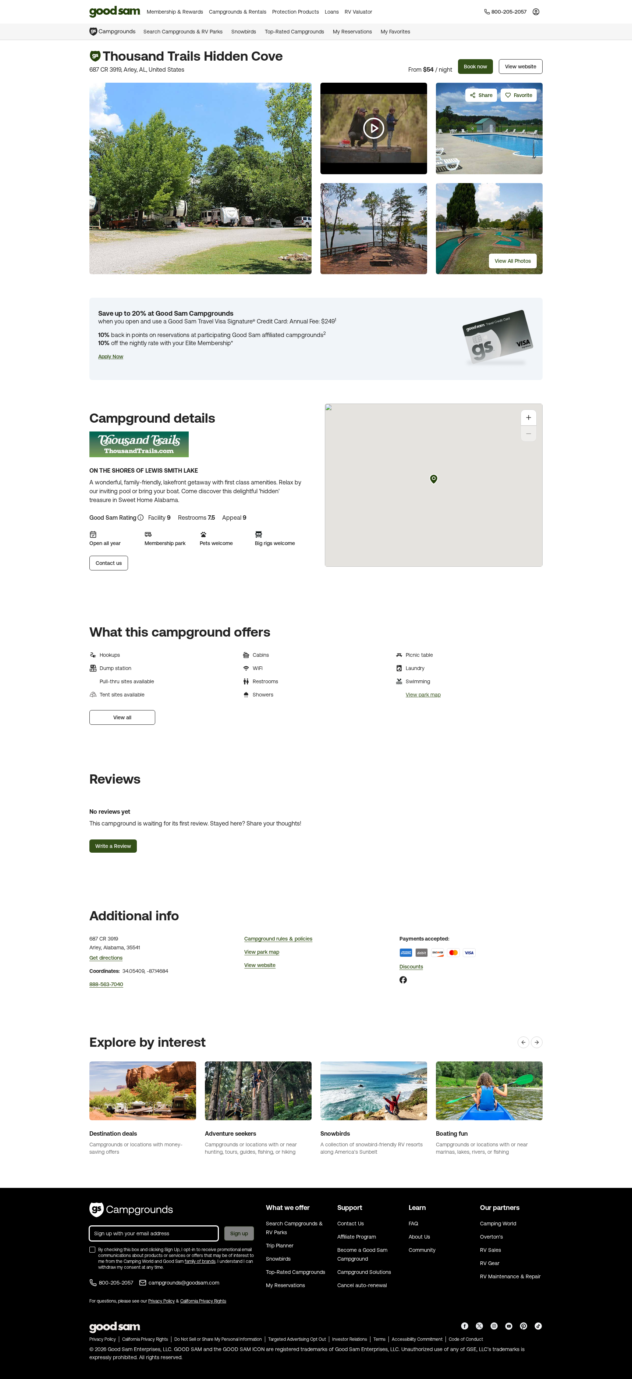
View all (122, 717)
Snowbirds (243, 32)
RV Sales (490, 1250)
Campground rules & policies (278, 939)
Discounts (411, 967)
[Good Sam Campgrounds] (131, 1210)
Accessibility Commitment (417, 1339)
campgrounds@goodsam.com (184, 1283)
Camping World (498, 1223)
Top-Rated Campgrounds (294, 32)
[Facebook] (403, 980)
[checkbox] (92, 1250)
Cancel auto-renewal (362, 1285)
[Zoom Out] (529, 434)
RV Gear (490, 1263)
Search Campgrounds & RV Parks (183, 32)
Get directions (106, 958)
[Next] (537, 1042)
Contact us (109, 563)
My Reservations (352, 32)
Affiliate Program (356, 1237)
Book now (475, 66)
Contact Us (350, 1223)
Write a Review (113, 846)
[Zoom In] (529, 417)
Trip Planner (280, 1246)
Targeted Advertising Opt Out (297, 1339)
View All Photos (513, 261)
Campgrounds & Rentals (237, 12)
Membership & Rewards (175, 12)
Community (422, 1250)
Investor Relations (349, 1339)
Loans (332, 12)
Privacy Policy (161, 1301)
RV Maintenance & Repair (510, 1276)
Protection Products (295, 12)
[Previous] (523, 1042)
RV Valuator (358, 12)
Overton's (491, 1237)
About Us (419, 1237)
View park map (423, 695)
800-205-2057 (116, 1283)
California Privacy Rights (203, 1301)
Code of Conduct (466, 1339)
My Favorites (395, 32)
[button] (110, 356)
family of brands (200, 1261)
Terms (379, 1339)
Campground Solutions (364, 1272)
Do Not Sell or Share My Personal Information (218, 1339)
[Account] (536, 11)
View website (520, 66)
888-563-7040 (106, 984)
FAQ (413, 1223)
